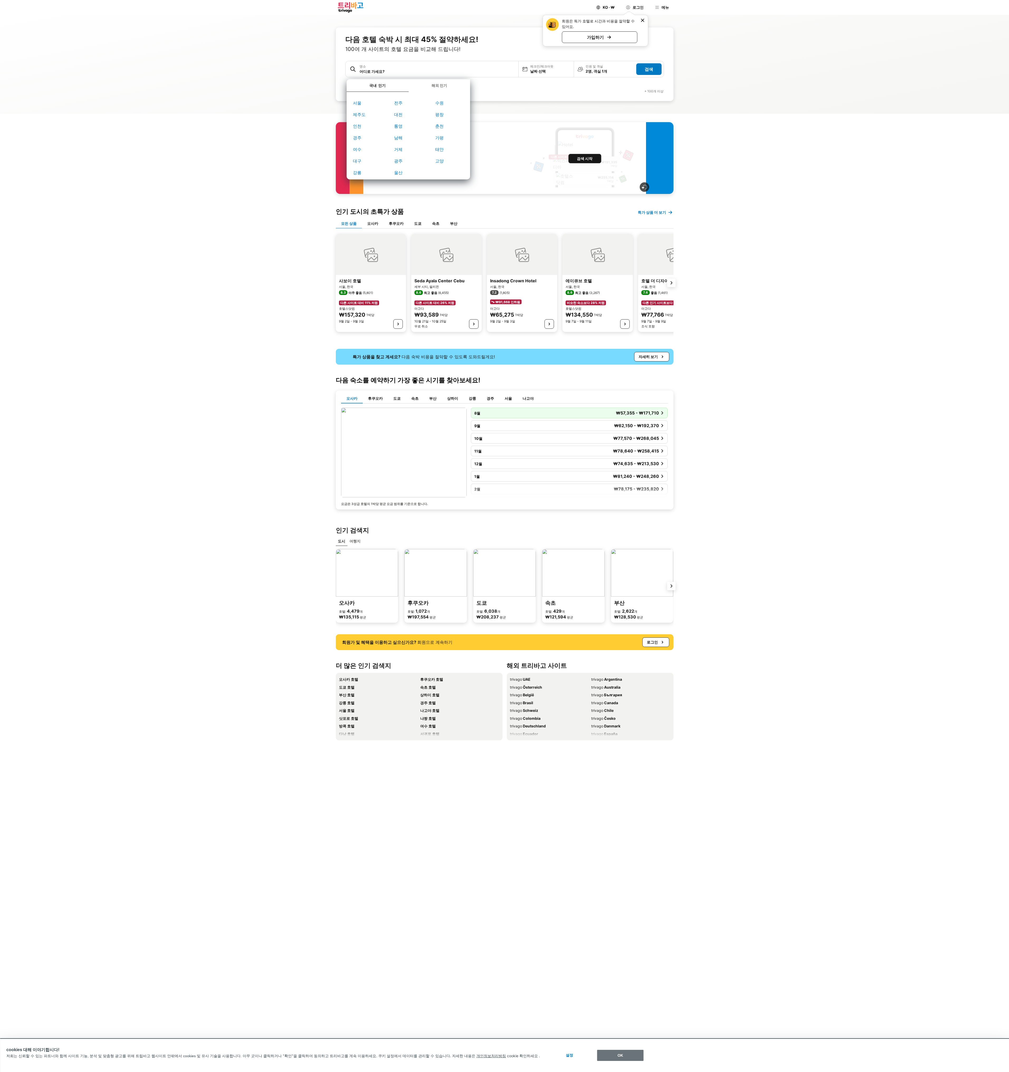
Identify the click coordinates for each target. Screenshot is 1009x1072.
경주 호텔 (428, 703)
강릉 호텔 (347, 703)
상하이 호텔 (429, 695)
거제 (398, 149)
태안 (439, 149)
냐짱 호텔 (428, 718)
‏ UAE (520, 679)
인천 (357, 126)
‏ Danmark (605, 726)
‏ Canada (604, 703)
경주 (357, 137)
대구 (357, 161)
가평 (439, 137)
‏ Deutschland (528, 726)
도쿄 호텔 (347, 687)
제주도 (359, 114)
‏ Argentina (606, 679)
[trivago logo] (350, 7)
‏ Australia (605, 687)
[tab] (378, 85)
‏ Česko (603, 718)
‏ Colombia (525, 718)
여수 (357, 149)
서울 (357, 103)
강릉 (357, 172)
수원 (439, 103)
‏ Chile (602, 710)
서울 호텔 (347, 710)
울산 (398, 172)
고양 (439, 161)
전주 (398, 103)
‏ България (606, 695)
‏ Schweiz (524, 710)
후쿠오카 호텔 (431, 679)
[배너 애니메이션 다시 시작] (644, 187)
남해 (398, 137)
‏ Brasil (521, 703)
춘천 (439, 126)
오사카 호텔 (348, 679)
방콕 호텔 (347, 726)
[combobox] (437, 71)
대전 (398, 114)
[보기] (398, 324)
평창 (439, 114)
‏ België (522, 695)
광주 (398, 161)
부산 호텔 (347, 695)
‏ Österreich (526, 687)
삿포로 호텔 (348, 718)
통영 (398, 126)
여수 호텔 (428, 726)
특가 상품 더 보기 (652, 212)
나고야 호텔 (429, 710)
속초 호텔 (428, 687)
